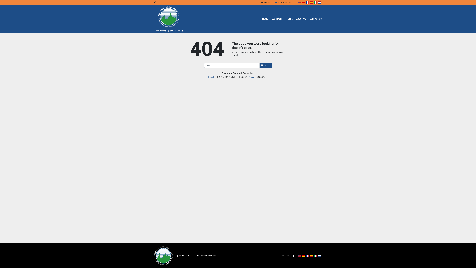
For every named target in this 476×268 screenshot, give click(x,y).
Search (267, 65)
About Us (301, 19)
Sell (290, 19)
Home (265, 19)
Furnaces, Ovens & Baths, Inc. (238, 73)
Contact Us (316, 19)
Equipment (277, 19)
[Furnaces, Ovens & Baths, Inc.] (163, 256)
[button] (278, 18)
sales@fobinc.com (285, 2)
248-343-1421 (265, 2)
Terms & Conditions (208, 256)
